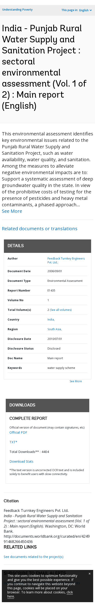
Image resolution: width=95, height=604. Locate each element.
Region (13, 329)
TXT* (13, 442)
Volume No (16, 300)
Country (13, 319)
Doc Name (15, 358)
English (84, 10)
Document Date (19, 271)
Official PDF (18, 432)
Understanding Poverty (17, 10)
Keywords (15, 368)
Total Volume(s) (19, 310)
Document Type (19, 281)
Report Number (19, 290)
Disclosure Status (21, 348)
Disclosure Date (19, 339)
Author (13, 258)
